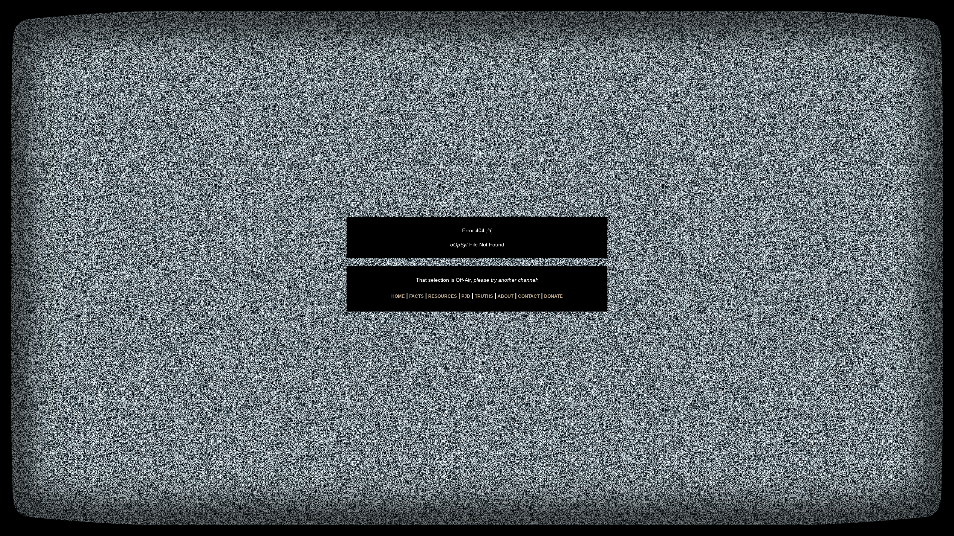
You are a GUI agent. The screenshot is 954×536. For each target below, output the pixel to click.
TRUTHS (484, 296)
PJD (465, 296)
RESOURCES (442, 296)
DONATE (553, 296)
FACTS (416, 296)
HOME (398, 296)
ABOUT (505, 296)
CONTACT (529, 296)
